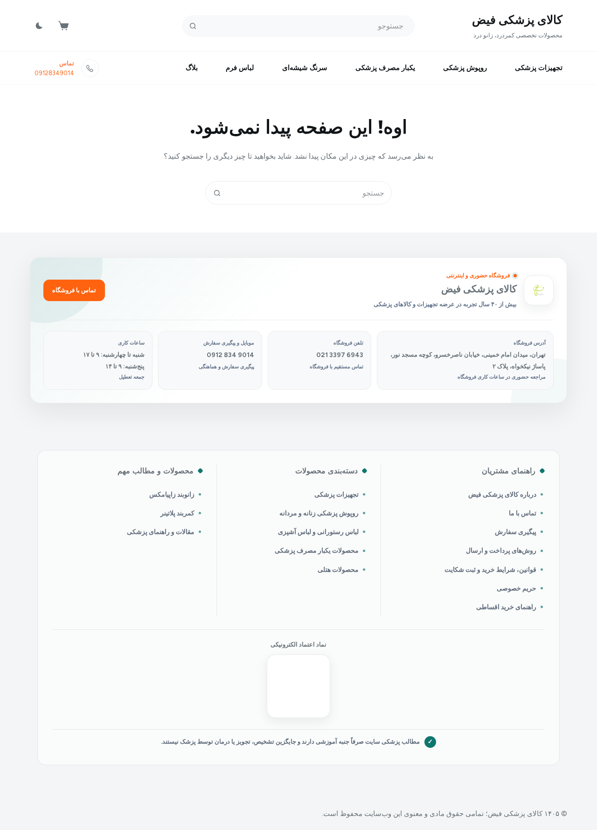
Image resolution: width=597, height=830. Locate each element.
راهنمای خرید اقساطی (506, 607)
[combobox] (309, 192)
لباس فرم (240, 67)
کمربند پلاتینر (177, 513)
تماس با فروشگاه (74, 290)
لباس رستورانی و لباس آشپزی (318, 531)
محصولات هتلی (338, 569)
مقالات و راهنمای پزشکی (160, 531)
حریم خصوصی (516, 588)
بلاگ (192, 67)
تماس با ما (522, 513)
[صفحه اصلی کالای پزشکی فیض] (539, 290)
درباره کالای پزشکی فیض (502, 494)
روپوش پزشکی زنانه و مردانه (319, 513)
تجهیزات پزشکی (538, 67)
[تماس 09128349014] (90, 68)
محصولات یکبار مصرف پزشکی (317, 550)
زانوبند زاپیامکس (171, 494)
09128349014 (54, 73)
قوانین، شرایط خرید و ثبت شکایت (490, 569)
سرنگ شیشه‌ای (304, 67)
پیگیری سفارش (515, 531)
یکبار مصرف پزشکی (385, 67)
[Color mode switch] (39, 25)
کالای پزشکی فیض (517, 20)
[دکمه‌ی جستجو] (193, 26)
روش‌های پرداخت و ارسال (501, 550)
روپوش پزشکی (465, 67)
